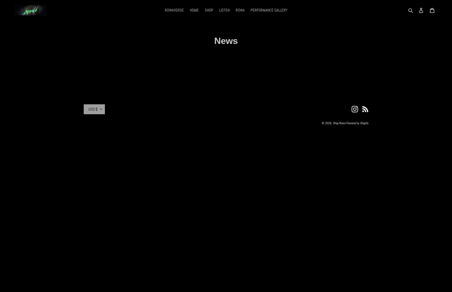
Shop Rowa (339, 123)
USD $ (93, 109)
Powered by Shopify (357, 123)
